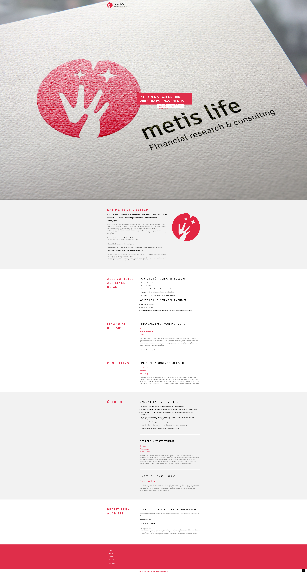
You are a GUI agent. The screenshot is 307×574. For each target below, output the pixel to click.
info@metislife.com (145, 520)
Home (110, 550)
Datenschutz (112, 560)
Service (111, 556)
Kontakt (111, 553)
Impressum (112, 563)
